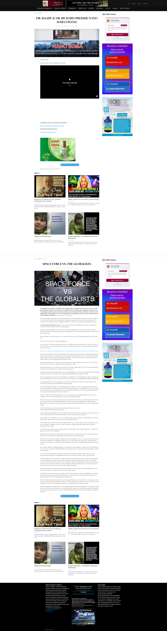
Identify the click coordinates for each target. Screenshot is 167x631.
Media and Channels (43, 8)
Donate (133, 3)
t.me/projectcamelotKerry (83, 590)
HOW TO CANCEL (125, 8)
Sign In (139, 3)
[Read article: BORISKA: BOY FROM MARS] (49, 223)
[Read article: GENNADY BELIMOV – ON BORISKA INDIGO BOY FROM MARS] (83, 223)
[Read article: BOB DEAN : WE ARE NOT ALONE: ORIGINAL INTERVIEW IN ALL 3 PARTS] (49, 186)
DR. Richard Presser (55, 168)
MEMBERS (72, 8)
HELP (107, 8)
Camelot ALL (40, 12)
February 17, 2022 (60, 26)
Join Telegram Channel (118, 34)
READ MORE (49, 611)
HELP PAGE (145, 3)
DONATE (91, 8)
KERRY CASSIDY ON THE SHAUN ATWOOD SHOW (83, 199)
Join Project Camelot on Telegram (70, 164)
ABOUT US (82, 8)
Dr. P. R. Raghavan (46, 168)
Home (35, 12)
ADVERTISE (99, 8)
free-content (45, 12)
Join (129, 3)
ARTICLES (44, 258)
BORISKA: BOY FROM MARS (42, 236)
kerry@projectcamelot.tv (52, 609)
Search (115, 8)
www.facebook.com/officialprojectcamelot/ (83, 594)
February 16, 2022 (59, 268)
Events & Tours (60, 8)
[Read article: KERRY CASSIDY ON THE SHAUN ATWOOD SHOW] (83, 186)
